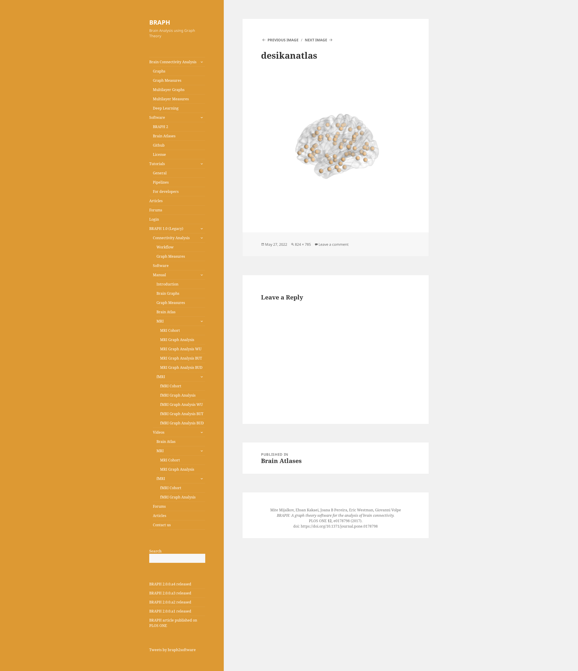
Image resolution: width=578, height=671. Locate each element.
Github (159, 145)
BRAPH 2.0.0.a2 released (170, 602)
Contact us (162, 524)
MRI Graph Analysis (177, 339)
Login (154, 219)
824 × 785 (303, 244)
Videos (158, 432)
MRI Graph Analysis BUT (181, 358)
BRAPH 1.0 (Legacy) (166, 228)
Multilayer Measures (171, 98)
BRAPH (159, 22)
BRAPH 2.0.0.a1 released (170, 611)
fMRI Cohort (170, 385)
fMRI (160, 376)
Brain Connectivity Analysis (172, 61)
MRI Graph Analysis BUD (181, 367)
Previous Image (283, 39)
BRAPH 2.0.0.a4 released (170, 584)
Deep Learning (166, 108)
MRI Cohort (170, 330)
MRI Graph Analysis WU (180, 348)
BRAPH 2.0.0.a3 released (170, 593)
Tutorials (157, 163)
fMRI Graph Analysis (178, 395)
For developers (166, 191)
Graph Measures (167, 80)
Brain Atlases (164, 135)
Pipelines (161, 182)
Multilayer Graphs (168, 89)
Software (157, 117)
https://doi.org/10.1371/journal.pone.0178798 (339, 526)
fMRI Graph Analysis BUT (181, 413)
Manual (159, 274)
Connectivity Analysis (171, 237)
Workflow (165, 247)
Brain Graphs (167, 293)
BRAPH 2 (160, 126)
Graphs (159, 71)
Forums (155, 210)
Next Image (316, 39)
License (159, 154)
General (160, 173)
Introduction (167, 284)
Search (155, 551)
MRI (160, 321)
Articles (156, 200)
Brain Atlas (165, 311)
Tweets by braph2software (172, 649)
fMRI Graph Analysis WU (181, 404)
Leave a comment (334, 244)
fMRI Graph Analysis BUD (182, 423)
